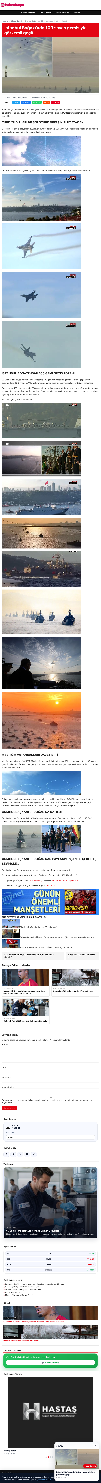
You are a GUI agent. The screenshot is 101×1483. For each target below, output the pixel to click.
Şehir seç (10, 1132)
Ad (4, 1067)
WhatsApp (36, 102)
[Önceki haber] (88, 1171)
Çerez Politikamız (44, 1479)
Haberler (5, 21)
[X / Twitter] (13, 1154)
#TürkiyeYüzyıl (36, 880)
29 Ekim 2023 (52, 885)
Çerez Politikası (62, 13)
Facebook (25, 102)
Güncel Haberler (28, 13)
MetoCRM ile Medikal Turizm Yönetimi (19, 1295)
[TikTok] (34, 1154)
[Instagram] (20, 1154)
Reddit (46, 102)
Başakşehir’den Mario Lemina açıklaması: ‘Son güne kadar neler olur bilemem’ (34, 1284)
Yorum (5, 1044)
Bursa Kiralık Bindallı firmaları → (81, 955)
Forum (77, 13)
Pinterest (56, 102)
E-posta (6, 1077)
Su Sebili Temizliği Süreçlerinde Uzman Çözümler (24, 1289)
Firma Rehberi (45, 13)
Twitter (16, 102)
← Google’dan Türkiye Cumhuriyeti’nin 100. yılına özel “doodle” (29, 955)
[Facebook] (6, 1154)
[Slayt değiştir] (46, 1457)
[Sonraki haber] (93, 1171)
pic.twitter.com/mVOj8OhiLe (65, 880)
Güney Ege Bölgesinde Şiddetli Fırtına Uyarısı (22, 1287)
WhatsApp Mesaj (50, 1362)
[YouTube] (27, 1154)
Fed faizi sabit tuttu (12, 1292)
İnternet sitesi (8, 1087)
